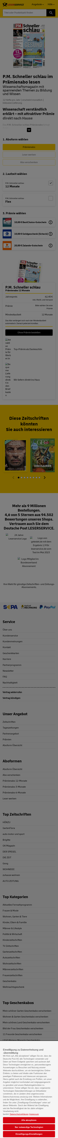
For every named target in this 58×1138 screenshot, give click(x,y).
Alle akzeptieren (28, 1120)
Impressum (34, 1114)
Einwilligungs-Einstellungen (29, 1134)
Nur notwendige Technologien (29, 1127)
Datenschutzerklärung (19, 1114)
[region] (29, 1089)
